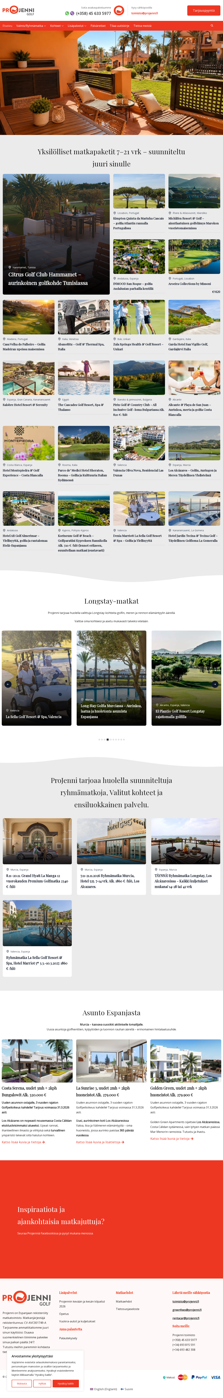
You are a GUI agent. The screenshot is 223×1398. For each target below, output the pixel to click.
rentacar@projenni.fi (185, 1318)
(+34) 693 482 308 (183, 1350)
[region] (45, 1370)
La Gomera (197, 530)
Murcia (187, 465)
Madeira (11, 339)
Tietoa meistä (142, 26)
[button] (8, 684)
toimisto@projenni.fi (144, 13)
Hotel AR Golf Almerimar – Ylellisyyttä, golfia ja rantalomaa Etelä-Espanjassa (25, 540)
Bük (119, 339)
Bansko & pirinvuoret (129, 399)
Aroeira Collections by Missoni (189, 284)
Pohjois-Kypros (80, 530)
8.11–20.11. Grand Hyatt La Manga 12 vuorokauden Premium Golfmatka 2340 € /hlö (37, 881)
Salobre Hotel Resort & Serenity (25, 405)
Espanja (134, 278)
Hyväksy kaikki (66, 1383)
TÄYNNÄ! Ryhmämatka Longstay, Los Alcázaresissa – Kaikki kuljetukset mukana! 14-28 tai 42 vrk (183, 881)
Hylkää (42, 1383)
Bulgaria (147, 399)
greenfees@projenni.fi (187, 1310)
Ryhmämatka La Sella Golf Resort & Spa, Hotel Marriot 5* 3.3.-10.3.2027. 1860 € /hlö (36, 963)
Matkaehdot (124, 1302)
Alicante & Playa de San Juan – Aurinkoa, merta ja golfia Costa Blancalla (190, 409)
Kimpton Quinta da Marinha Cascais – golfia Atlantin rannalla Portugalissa (138, 223)
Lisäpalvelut (75, 26)
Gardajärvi (178, 339)
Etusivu (7, 26)
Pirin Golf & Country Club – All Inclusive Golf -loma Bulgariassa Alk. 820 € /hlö (138, 409)
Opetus (64, 1314)
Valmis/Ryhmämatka (29, 26)
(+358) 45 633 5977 (93, 13)
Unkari (126, 339)
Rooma (66, 465)
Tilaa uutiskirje (119, 26)
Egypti (65, 399)
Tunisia (32, 267)
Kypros (66, 530)
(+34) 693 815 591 (183, 1345)
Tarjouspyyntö (204, 10)
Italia (65, 339)
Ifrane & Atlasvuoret (184, 213)
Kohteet (55, 26)
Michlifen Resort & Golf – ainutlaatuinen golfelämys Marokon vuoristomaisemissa (193, 223)
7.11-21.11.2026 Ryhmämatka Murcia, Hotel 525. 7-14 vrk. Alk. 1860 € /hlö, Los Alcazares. (109, 881)
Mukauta (22, 1383)
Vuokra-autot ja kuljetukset (77, 1321)
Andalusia (122, 278)
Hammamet (19, 267)
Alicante (177, 399)
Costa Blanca (14, 465)
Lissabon (122, 213)
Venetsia (74, 339)
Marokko (202, 213)
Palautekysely (68, 1338)
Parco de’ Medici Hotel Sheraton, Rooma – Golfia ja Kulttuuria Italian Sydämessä (82, 475)
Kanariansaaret (41, 399)
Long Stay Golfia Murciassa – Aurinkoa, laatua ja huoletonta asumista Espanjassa (36, 711)
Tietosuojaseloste (127, 1309)
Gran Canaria (24, 399)
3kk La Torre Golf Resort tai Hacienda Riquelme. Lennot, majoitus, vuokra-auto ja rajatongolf (185, 711)
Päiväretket (98, 26)
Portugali (134, 213)
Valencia (122, 465)
